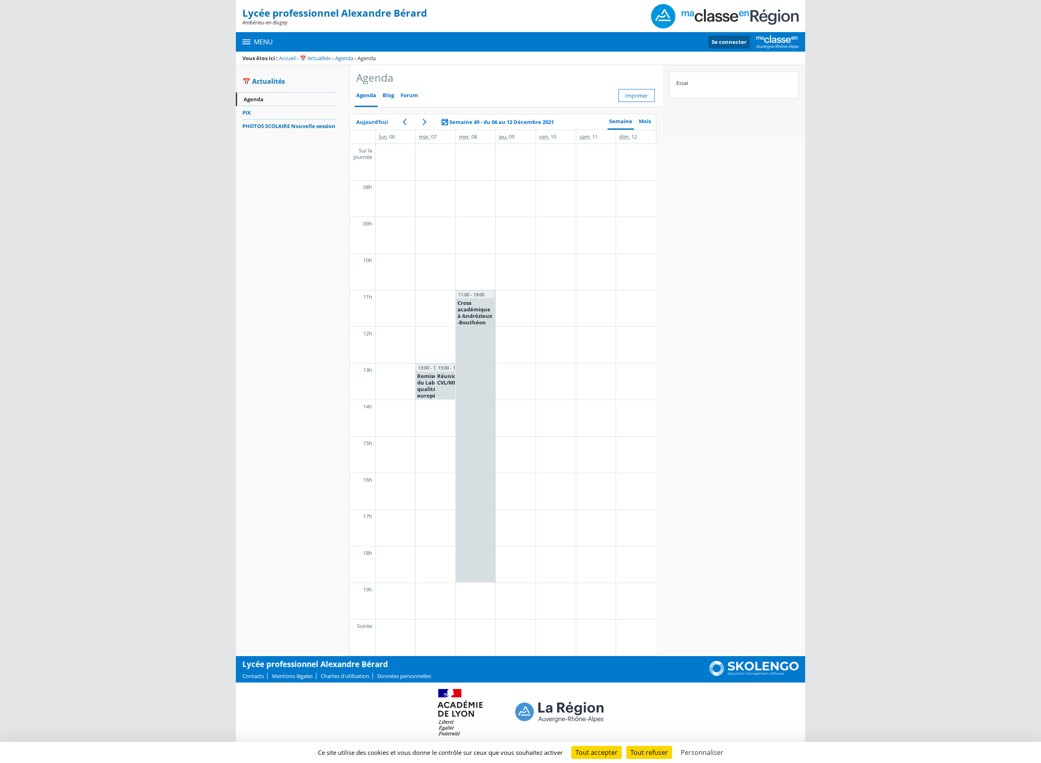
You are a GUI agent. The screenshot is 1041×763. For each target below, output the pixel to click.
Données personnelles (404, 676)
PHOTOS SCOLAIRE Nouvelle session (288, 126)
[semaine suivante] (425, 121)
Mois (645, 121)
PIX (246, 112)
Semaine (620, 121)
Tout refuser (649, 752)
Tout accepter (596, 752)
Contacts (253, 676)
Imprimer (636, 95)
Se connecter (729, 42)
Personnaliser (702, 752)
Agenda (344, 58)
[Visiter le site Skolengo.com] (754, 674)
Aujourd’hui (372, 122)
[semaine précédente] (405, 121)
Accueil (287, 58)
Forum (409, 95)
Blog (388, 95)
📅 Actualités (315, 58)
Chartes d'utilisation (345, 676)
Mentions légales (292, 676)
